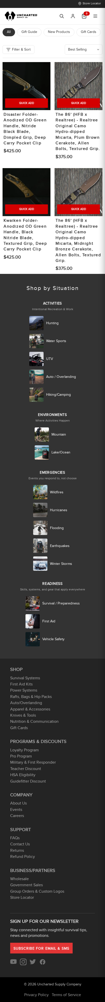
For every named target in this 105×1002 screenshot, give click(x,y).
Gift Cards (88, 32)
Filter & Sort (21, 50)
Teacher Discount (25, 768)
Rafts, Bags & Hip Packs (31, 696)
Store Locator (92, 3)
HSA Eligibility (22, 774)
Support (20, 829)
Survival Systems (25, 678)
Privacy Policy (36, 994)
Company (21, 795)
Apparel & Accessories (30, 709)
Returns (17, 850)
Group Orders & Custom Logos (37, 891)
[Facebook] (42, 963)
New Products (59, 32)
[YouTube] (13, 963)
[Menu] (95, 16)
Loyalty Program (24, 750)
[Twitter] (33, 963)
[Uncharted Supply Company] (21, 16)
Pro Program (21, 756)
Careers (17, 815)
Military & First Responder (33, 762)
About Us (18, 803)
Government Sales (26, 885)
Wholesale (19, 878)
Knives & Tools (23, 715)
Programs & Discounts (38, 741)
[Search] (61, 16)
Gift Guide (29, 32)
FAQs (15, 838)
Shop (16, 669)
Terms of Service (66, 994)
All (9, 32)
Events (16, 809)
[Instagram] (23, 963)
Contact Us (20, 844)
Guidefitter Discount (28, 781)
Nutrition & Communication (34, 721)
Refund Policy (22, 856)
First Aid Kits (21, 684)
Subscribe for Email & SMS (41, 948)
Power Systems (23, 690)
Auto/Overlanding (26, 702)
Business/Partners (32, 870)
